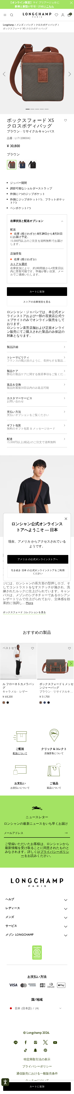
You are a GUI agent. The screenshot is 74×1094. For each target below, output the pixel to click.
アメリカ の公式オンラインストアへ (38, 559)
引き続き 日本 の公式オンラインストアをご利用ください (38, 572)
